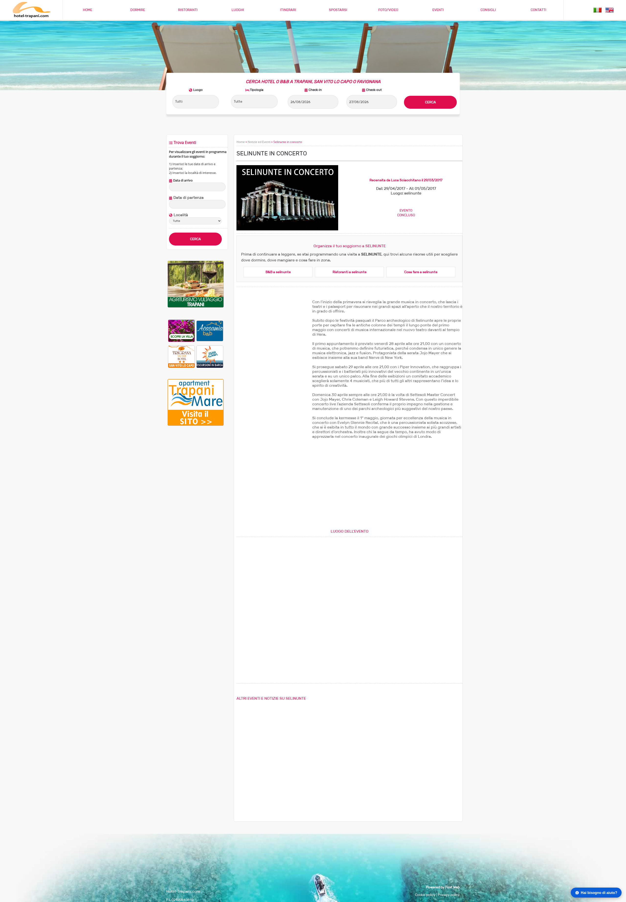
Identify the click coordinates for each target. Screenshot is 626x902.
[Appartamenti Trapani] (196, 425)
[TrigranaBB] (181, 356)
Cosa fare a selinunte (420, 272)
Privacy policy (449, 895)
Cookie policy (425, 895)
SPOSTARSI (338, 10)
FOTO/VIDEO (388, 10)
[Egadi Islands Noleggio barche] (209, 356)
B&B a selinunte (278, 272)
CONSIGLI (488, 10)
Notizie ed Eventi (259, 142)
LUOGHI (238, 10)
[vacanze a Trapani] (597, 9)
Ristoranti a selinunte (350, 272)
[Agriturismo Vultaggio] (196, 306)
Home (240, 142)
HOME (87, 10)
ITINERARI (288, 10)
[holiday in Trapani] (609, 9)
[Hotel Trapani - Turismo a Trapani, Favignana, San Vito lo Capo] (31, 17)
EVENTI (438, 10)
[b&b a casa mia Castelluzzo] (209, 331)
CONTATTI (538, 10)
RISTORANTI (188, 10)
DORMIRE (137, 10)
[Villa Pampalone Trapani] (181, 331)
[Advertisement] (195, 511)
